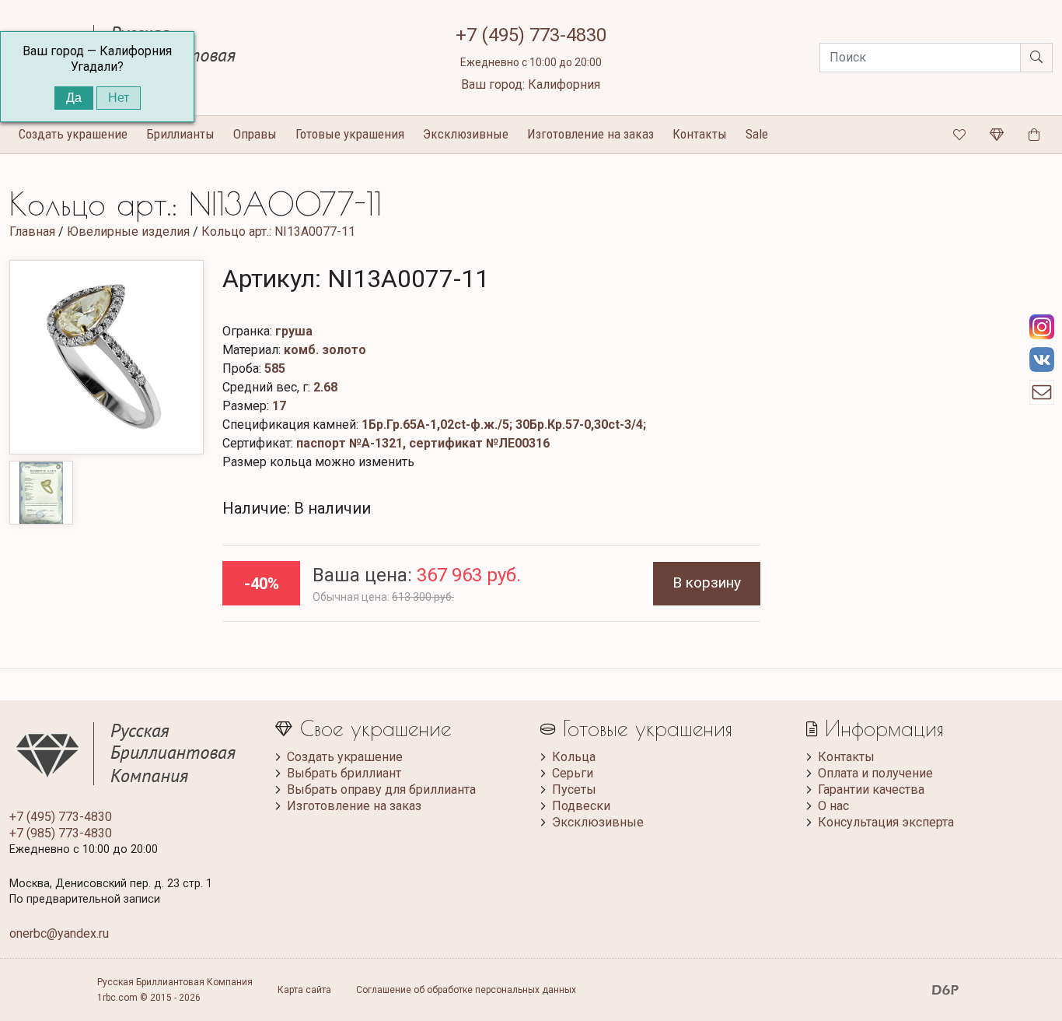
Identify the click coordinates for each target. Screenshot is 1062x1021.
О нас (833, 805)
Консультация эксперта (886, 822)
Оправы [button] (255, 134)
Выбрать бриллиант (344, 773)
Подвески (581, 805)
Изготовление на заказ (590, 134)
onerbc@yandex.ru (59, 933)
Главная (32, 231)
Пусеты (574, 789)
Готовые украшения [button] (349, 134)
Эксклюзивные (465, 134)
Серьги (572, 773)
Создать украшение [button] (73, 134)
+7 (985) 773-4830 (60, 833)
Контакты (699, 134)
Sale (757, 134)
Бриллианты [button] (180, 134)
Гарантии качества (871, 789)
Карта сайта (304, 989)
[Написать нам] (1041, 392)
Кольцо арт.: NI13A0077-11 (278, 231)
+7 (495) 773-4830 (531, 35)
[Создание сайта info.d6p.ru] (945, 989)
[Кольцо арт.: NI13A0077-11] (106, 357)
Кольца (574, 756)
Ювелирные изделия (128, 231)
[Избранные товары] (959, 134)
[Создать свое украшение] (996, 134)
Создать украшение (345, 756)
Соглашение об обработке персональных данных (466, 989)
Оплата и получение (875, 773)
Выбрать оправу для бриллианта (381, 789)
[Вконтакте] (1041, 359)
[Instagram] (1041, 326)
